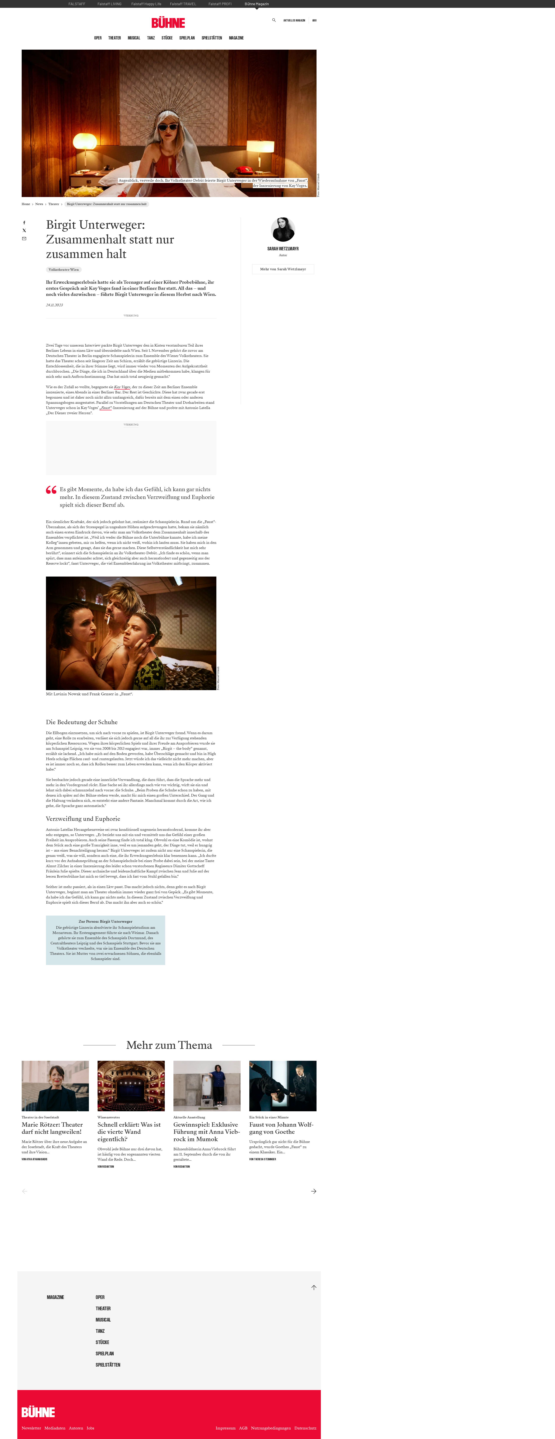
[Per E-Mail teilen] (24, 239)
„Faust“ (106, 407)
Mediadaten (54, 1428)
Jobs (90, 1428)
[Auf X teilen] (24, 231)
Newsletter (31, 1428)
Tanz (151, 38)
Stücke (167, 38)
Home (26, 204)
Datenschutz (305, 1428)
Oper (97, 38)
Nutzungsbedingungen (271, 1428)
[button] (274, 20)
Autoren (76, 1428)
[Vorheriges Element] (25, 1191)
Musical (134, 38)
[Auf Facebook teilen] (24, 223)
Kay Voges (122, 387)
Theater (114, 38)
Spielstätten (212, 38)
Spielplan (187, 38)
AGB (243, 1428)
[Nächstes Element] (314, 1191)
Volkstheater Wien (64, 269)
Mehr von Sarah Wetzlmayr (283, 269)
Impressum (226, 1428)
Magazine (236, 38)
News (39, 204)
